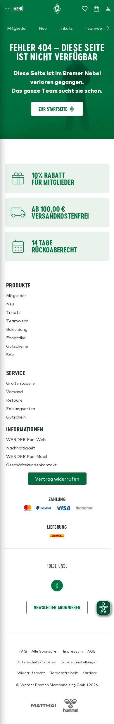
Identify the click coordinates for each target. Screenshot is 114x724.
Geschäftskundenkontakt (31, 464)
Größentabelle (20, 383)
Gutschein (16, 416)
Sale (10, 354)
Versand (14, 391)
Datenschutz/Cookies (36, 662)
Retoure (14, 400)
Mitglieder (16, 295)
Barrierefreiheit (64, 672)
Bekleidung (16, 329)
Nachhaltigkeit (20, 447)
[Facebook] (57, 585)
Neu (10, 303)
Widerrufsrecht (31, 672)
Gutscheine (17, 346)
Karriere (89, 672)
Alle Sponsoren (45, 651)
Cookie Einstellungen (79, 662)
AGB (91, 651)
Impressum (73, 651)
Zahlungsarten (20, 408)
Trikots (13, 312)
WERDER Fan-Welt (26, 439)
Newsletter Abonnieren (57, 607)
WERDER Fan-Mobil (26, 456)
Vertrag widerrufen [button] (57, 478)
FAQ (23, 651)
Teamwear (17, 320)
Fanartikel (16, 337)
